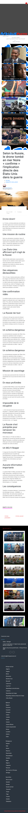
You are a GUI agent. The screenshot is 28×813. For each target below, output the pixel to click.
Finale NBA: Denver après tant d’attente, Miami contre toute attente (14, 592)
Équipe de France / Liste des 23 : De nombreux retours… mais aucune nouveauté (14, 580)
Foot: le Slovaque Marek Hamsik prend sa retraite (14, 545)
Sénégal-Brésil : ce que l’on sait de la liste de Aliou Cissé (14, 603)
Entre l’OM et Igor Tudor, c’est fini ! (14, 534)
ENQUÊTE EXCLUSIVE (7, 507)
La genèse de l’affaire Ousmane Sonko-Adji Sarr (14, 78)
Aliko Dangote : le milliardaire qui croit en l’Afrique (14, 62)
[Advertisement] (14, 18)
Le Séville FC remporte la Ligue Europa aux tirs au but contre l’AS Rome (14, 557)
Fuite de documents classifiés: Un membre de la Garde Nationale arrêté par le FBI (14, 143)
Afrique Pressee (8, 187)
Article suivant (19, 516)
